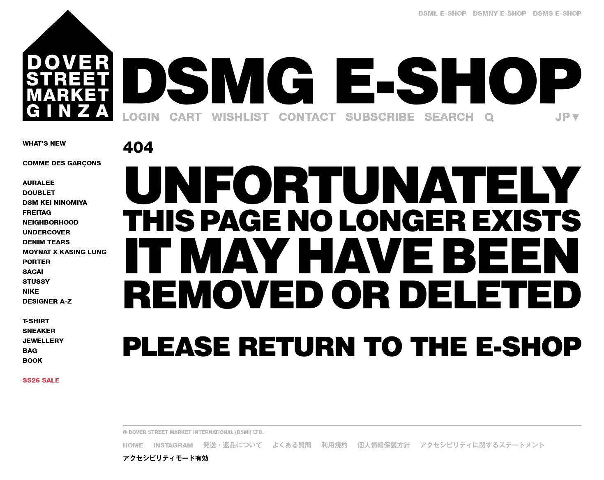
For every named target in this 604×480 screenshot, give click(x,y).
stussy (36, 281)
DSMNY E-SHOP (499, 13)
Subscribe (380, 117)
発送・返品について (232, 445)
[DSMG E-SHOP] (352, 80)
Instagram (173, 445)
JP (568, 117)
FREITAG (37, 212)
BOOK (32, 360)
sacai (33, 272)
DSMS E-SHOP (557, 13)
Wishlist (240, 117)
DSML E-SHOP (442, 13)
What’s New (44, 143)
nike (31, 291)
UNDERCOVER (46, 232)
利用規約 (334, 445)
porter (37, 262)
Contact (307, 117)
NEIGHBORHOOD (50, 222)
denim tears (46, 242)
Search (449, 117)
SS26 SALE (41, 380)
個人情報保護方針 (383, 445)
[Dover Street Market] (68, 65)
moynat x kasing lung (64, 252)
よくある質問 (291, 445)
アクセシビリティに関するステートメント (482, 445)
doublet (39, 193)
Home (133, 445)
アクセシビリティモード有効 (165, 458)
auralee (39, 183)
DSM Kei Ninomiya (55, 202)
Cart (185, 117)
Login (140, 117)
